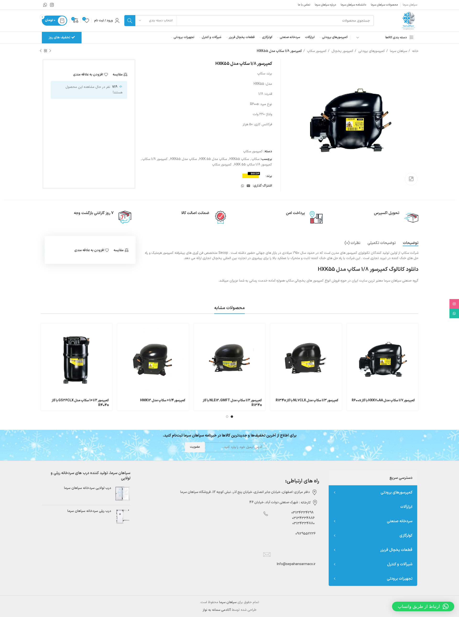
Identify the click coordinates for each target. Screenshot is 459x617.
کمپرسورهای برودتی (371, 51)
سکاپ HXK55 (239, 159)
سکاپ (255, 159)
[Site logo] (408, 20)
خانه (414, 51)
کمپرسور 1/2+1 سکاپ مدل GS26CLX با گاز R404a (80, 403)
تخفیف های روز (59, 37)
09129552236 (304, 533)
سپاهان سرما (398, 51)
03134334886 (303, 518)
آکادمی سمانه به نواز (217, 609)
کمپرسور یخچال (342, 51)
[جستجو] (129, 20)
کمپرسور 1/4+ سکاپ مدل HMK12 (162, 400)
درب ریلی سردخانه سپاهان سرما (89, 511)
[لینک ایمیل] (248, 186)
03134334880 (303, 523)
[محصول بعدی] (40, 51)
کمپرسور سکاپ (316, 51)
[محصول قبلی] (50, 51)
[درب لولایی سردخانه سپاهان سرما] (122, 493)
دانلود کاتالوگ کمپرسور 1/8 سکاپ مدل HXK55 (368, 269)
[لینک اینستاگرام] (52, 4)
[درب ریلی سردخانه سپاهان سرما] (122, 516)
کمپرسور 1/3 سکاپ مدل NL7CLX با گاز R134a (307, 400)
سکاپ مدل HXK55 (183, 159)
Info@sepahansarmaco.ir (296, 564)
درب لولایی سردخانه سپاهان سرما (87, 488)
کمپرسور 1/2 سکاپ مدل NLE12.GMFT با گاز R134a (232, 403)
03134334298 (302, 512)
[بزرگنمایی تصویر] (411, 179)
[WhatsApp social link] (45, 4)
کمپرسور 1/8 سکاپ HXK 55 (253, 164)
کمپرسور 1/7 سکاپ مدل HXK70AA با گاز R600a (383, 400)
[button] (423, 606)
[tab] (410, 243)
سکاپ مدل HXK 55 (213, 159)
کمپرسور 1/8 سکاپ (155, 159)
